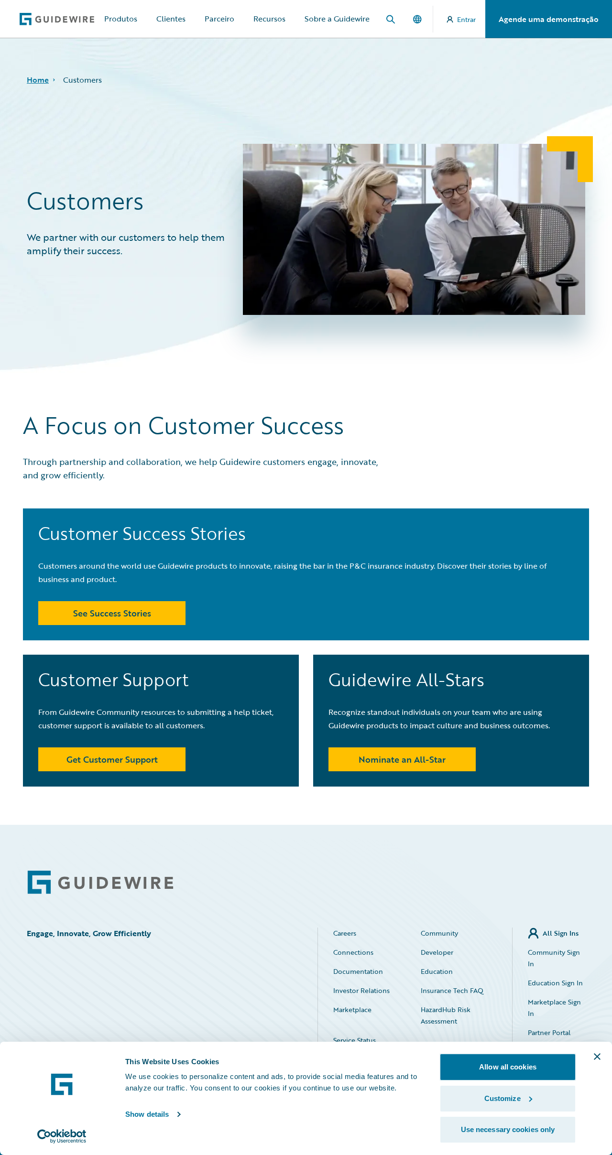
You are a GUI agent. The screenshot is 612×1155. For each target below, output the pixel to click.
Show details (147, 1114)
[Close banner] (597, 1056)
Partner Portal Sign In (549, 1038)
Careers (344, 933)
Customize (502, 1098)
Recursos (269, 18)
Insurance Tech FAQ (452, 990)
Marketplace (352, 1009)
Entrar (466, 19)
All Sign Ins (561, 933)
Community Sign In (554, 958)
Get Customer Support (112, 759)
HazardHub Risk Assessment (445, 1015)
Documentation (358, 971)
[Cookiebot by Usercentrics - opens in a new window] (62, 1136)
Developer (437, 952)
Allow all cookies (507, 1067)
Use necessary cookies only (508, 1129)
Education (437, 971)
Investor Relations (361, 990)
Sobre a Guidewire (337, 18)
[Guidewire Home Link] (100, 882)
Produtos (120, 18)
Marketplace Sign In (554, 1007)
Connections (353, 952)
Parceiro (219, 18)
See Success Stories (112, 613)
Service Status (354, 1040)
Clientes (171, 18)
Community (439, 933)
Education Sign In (555, 983)
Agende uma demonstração (549, 19)
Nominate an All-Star (402, 759)
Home (38, 80)
